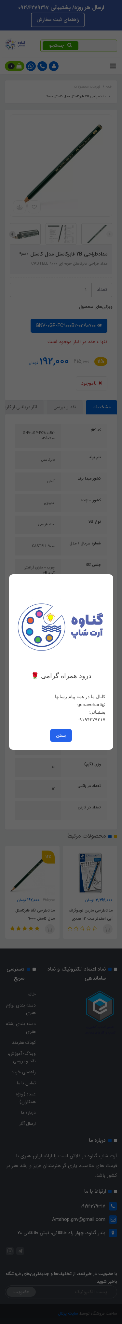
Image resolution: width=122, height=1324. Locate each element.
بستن (61, 735)
